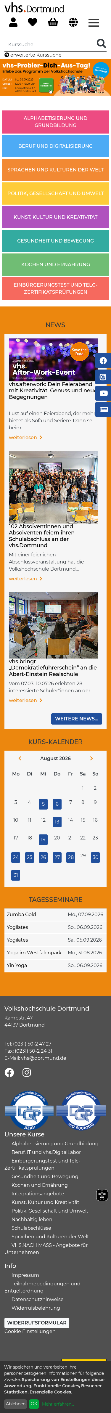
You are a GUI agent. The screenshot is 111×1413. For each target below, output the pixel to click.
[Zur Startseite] (34, 7)
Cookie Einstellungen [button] (30, 1331)
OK (34, 1403)
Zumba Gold (21, 914)
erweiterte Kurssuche (35, 55)
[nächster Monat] (96, 758)
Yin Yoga (17, 965)
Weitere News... (76, 719)
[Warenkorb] (53, 22)
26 (43, 857)
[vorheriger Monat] (15, 758)
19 (43, 839)
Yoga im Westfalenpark (34, 953)
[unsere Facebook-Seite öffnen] (9, 1073)
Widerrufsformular (37, 1323)
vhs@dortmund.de (43, 1058)
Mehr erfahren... (58, 1404)
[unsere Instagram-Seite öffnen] (26, 1073)
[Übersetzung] (73, 22)
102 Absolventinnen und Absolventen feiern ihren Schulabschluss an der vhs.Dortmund (42, 536)
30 (96, 857)
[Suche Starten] (101, 43)
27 (57, 857)
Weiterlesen (23, 437)
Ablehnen (15, 1403)
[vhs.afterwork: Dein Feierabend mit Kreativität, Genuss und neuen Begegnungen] (53, 359)
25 (29, 857)
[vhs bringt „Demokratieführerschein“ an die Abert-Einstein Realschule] (53, 625)
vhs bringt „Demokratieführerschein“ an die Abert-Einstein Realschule (53, 667)
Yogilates (17, 927)
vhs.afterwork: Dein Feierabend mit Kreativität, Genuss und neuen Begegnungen (55, 390)
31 (16, 875)
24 (16, 857)
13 (57, 822)
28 (71, 857)
